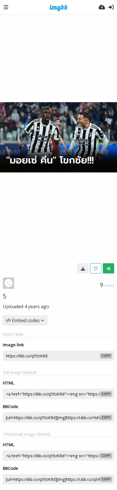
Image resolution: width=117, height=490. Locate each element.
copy (106, 355)
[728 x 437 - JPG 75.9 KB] (83, 268)
